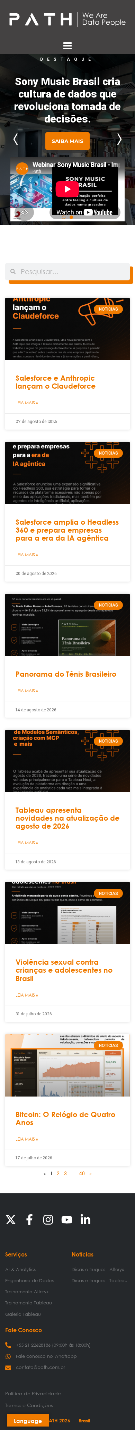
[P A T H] (67, 19)
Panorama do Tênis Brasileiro (66, 674)
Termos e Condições (29, 1405)
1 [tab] (63, 217)
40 (82, 1173)
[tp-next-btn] (117, 139)
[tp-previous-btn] (17, 139)
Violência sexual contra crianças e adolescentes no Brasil (64, 970)
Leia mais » (27, 403)
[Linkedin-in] (85, 1219)
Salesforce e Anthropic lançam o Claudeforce (56, 382)
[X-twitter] (10, 1219)
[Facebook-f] (29, 1219)
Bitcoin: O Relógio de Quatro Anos (65, 1118)
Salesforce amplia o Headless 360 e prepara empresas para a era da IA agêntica (67, 530)
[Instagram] (48, 1219)
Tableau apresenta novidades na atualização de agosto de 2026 (67, 818)
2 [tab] (71, 217)
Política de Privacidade (33, 1393)
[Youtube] (66, 1219)
